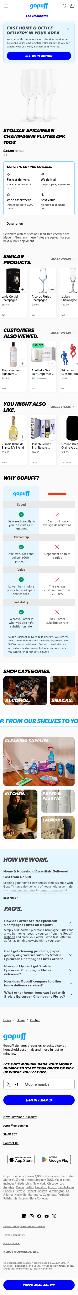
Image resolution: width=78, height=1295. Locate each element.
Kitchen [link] (35, 1020)
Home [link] (7, 1020)
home (21, 933)
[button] (72, 6)
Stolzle (14, 130)
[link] (39, 6)
